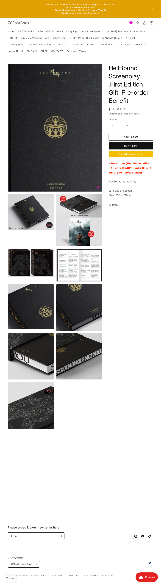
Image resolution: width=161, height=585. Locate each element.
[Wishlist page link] (131, 23)
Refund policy (56, 575)
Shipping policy (108, 575)
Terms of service (90, 575)
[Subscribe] (60, 536)
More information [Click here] (80, 7)
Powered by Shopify (38, 575)
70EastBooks (22, 575)
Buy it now (130, 145)
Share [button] (115, 204)
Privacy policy (73, 575)
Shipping (113, 114)
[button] (92, 31)
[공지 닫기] (152, 9)
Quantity (113, 119)
